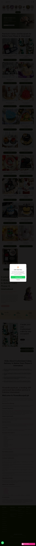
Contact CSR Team (18, 277)
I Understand (18, 279)
